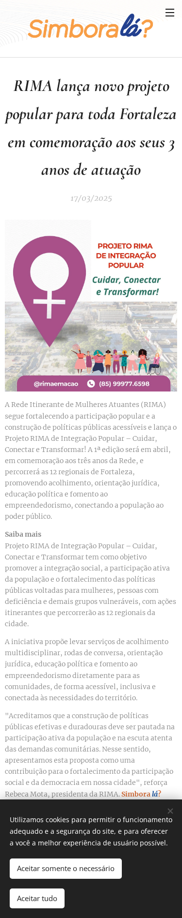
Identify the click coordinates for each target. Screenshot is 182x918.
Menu (170, 12)
